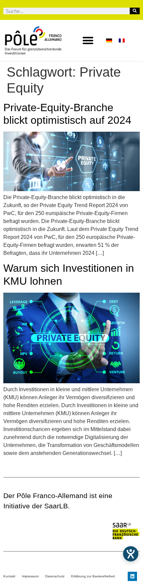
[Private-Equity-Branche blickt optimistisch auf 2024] (71, 189)
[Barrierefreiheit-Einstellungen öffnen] (130, 553)
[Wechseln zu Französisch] (121, 40)
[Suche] (135, 11)
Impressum (30, 576)
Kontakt (9, 576)
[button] (88, 40)
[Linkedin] (132, 576)
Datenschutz (55, 576)
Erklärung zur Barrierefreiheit (93, 576)
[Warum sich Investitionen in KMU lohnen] (71, 381)
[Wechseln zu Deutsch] (109, 40)
